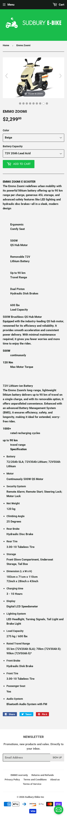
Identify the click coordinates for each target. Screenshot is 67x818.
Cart (61, 4)
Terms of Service (32, 784)
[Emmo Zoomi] (20, 103)
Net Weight (13, 503)
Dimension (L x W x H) (19, 571)
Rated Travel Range (18, 643)
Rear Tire (12, 541)
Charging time (15, 588)
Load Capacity (15, 630)
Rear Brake (13, 528)
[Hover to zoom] (33, 77)
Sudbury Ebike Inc (34, 797)
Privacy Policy (12, 779)
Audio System (15, 698)
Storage (11, 554)
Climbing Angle (16, 516)
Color (6, 130)
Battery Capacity (13, 146)
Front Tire (12, 673)
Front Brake (13, 660)
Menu (10, 4)
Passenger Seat (16, 686)
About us (55, 779)
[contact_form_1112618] (58, 809)
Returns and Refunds (42, 775)
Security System (16, 486)
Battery (11, 456)
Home (6, 45)
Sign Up (57, 757)
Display (11, 601)
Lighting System (16, 613)
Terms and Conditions (35, 779)
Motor (10, 473)
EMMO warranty (19, 775)
